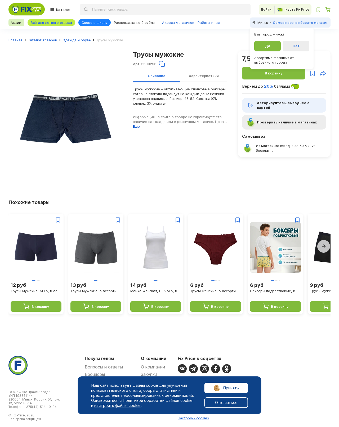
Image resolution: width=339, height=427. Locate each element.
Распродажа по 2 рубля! (134, 22)
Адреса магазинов (178, 22)
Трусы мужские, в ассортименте (95, 291)
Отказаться (226, 402)
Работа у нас (209, 22)
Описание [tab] (156, 76)
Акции (16, 22)
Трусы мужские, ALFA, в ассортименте (36, 291)
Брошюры (95, 374)
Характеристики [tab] (204, 76)
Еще (136, 126)
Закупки (149, 374)
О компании (153, 367)
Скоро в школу (95, 22)
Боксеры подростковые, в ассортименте (275, 291)
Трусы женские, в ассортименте (215, 291)
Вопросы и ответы (104, 367)
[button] (323, 246)
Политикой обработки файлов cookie (158, 400)
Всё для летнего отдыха (51, 22)
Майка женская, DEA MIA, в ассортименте (155, 291)
